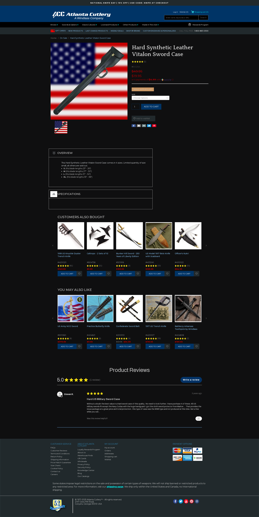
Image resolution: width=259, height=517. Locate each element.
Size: (134, 94)
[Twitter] (149, 125)
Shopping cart (111, 456)
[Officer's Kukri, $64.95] (188, 236)
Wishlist (79, 273)
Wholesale (82, 461)
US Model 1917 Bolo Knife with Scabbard (158, 255)
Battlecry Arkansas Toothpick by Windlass (186, 327)
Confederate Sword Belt (127, 326)
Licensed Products (109, 25)
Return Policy (56, 456)
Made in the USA (149, 25)
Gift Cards (60, 31)
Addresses (109, 453)
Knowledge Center (86, 470)
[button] (170, 79)
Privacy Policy (84, 464)
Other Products (130, 25)
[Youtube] (186, 501)
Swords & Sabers (69, 25)
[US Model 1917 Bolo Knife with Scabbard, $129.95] (159, 236)
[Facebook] (134, 125)
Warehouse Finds (85, 455)
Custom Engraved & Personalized (159, 31)
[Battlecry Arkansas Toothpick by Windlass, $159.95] (188, 308)
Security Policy (84, 467)
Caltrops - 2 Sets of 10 (97, 253)
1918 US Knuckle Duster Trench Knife (69, 255)
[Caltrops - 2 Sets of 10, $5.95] (100, 236)
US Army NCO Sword (68, 326)
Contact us (55, 471)
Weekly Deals (117, 31)
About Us (82, 452)
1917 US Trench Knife (156, 326)
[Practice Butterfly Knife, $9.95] (100, 308)
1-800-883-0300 (193, 31)
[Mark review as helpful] (198, 418)
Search (203, 17)
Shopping (201, 12)
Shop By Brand (133, 31)
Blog (80, 473)
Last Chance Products (97, 31)
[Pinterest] (154, 125)
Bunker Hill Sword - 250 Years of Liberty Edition (127, 255)
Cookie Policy (57, 468)
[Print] (144, 125)
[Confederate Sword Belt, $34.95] (129, 308)
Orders (108, 451)
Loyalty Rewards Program (89, 449)
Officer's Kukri (182, 253)
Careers (54, 474)
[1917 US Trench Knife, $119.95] (159, 308)
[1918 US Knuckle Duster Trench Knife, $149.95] (71, 236)
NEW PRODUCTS (75, 31)
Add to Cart (67, 274)
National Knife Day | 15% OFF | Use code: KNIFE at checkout (129, 3)
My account (110, 448)
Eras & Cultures (89, 25)
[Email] (139, 125)
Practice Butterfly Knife (98, 326)
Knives (54, 25)
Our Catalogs (83, 476)
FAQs (53, 448)
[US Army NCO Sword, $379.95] (71, 308)
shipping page (115, 486)
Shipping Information (60, 459)
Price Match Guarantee (61, 462)
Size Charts (55, 465)
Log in (175, 12)
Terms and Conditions (60, 453)
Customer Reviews (59, 451)
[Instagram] (197, 501)
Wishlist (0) (184, 12)
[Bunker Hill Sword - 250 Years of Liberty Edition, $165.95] (129, 236)
